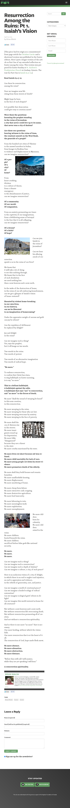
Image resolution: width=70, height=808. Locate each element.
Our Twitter (29, 784)
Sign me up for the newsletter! (19, 756)
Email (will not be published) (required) (16, 724)
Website (6, 731)
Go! (63, 14)
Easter (16, 700)
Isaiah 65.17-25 (26, 72)
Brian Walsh (11, 39)
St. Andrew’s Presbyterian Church (20, 69)
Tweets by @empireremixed (55, 63)
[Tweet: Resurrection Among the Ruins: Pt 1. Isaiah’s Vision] (6, 45)
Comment (7, 737)
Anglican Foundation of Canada (49, 794)
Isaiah (22, 700)
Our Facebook (44, 784)
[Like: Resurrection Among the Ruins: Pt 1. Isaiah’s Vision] (12, 45)
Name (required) (9, 718)
